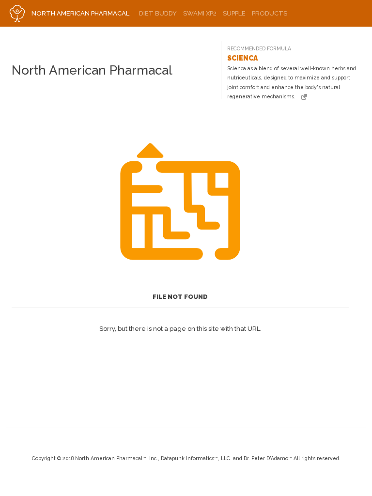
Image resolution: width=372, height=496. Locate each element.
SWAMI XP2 (200, 13)
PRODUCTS (269, 13)
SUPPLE (234, 13)
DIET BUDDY (158, 13)
